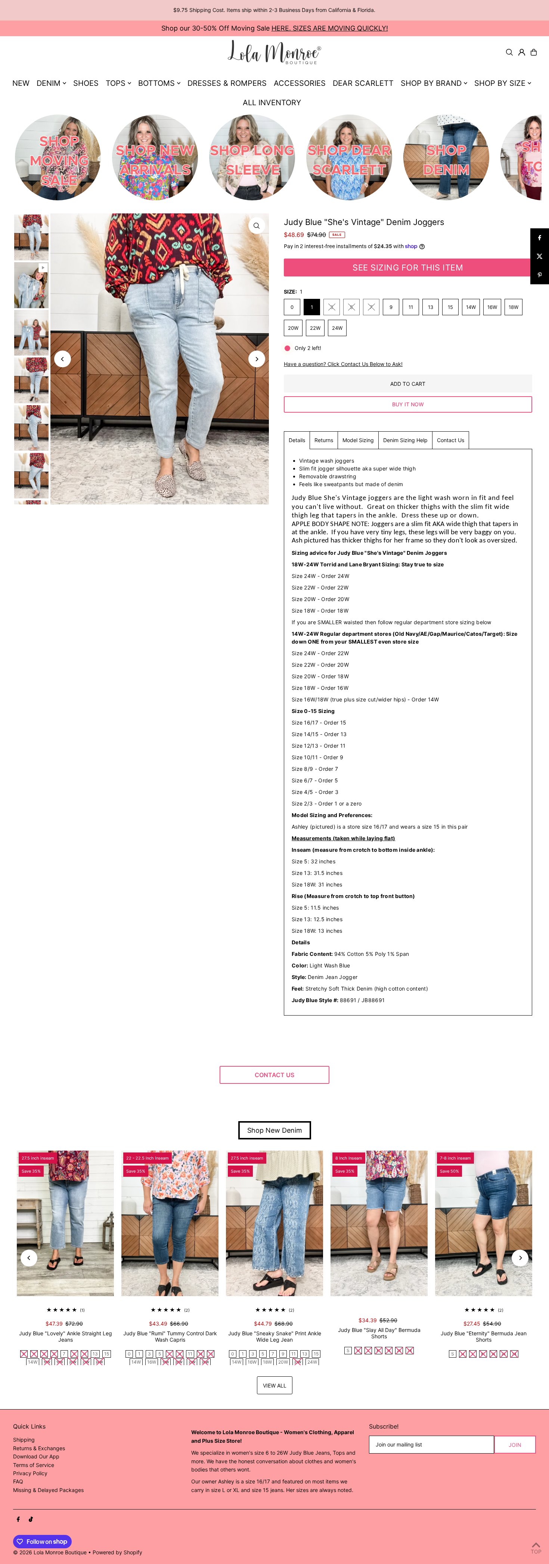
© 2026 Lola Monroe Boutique (50, 1552)
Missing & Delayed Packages (48, 1490)
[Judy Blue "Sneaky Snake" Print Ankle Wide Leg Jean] (274, 1223)
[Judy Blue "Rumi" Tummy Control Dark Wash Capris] (169, 1223)
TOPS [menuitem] (115, 83)
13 (430, 307)
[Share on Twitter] (539, 256)
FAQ (18, 1481)
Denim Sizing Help (405, 440)
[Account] (521, 52)
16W (492, 307)
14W (471, 307)
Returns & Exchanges (39, 1448)
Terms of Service (33, 1465)
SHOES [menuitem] (86, 83)
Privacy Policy (30, 1473)
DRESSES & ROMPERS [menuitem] (227, 83)
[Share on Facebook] (539, 237)
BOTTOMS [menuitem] (156, 83)
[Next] (256, 359)
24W (337, 328)
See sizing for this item (408, 267)
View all (274, 1385)
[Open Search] (509, 52)
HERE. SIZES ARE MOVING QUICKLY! (330, 28)
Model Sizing (358, 440)
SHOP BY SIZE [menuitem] (499, 83)
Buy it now (408, 404)
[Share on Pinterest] (539, 275)
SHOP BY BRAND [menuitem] (431, 83)
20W (293, 328)
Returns (323, 440)
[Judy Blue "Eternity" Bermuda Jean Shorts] (483, 1223)
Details (297, 440)
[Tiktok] (31, 1520)
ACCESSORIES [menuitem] (300, 83)
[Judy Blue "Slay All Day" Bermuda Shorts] (379, 1223)
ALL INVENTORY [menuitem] (272, 102)
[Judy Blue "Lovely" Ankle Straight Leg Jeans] (65, 1223)
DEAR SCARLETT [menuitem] (363, 83)
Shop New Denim (274, 1130)
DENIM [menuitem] (49, 83)
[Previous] (62, 359)
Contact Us (450, 440)
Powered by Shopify (117, 1552)
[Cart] (534, 52)
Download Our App (36, 1456)
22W (315, 328)
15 (450, 307)
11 (411, 307)
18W (513, 307)
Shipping (24, 1439)
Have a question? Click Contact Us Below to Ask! (343, 364)
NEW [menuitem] (21, 83)
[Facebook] (18, 1520)
